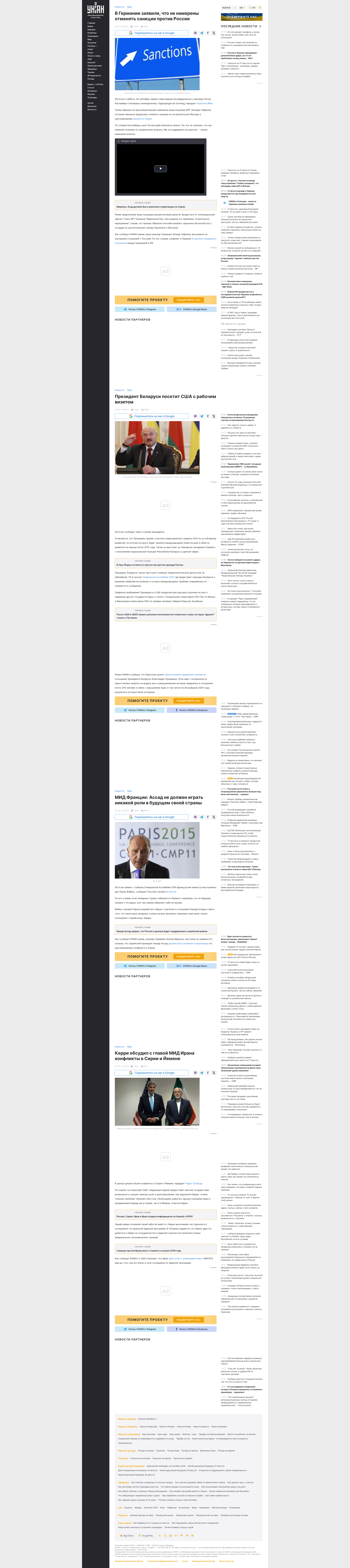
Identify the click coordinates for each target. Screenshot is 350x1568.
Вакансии (92, 106)
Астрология (184, 1507)
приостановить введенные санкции (184, 674)
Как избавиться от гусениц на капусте (151, 1523)
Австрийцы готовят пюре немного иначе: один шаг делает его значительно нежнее (240, 1177)
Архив (90, 103)
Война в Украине (127, 1419)
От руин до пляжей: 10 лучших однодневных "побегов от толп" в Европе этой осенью (240, 1197)
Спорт (90, 49)
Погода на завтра (189, 1450)
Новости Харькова (148, 1426)
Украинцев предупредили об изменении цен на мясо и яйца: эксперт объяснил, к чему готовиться (241, 781)
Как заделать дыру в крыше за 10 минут (137, 1500)
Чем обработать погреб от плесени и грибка (182, 1495)
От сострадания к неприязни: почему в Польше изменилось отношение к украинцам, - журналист (241, 1389)
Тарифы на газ (183, 1438)
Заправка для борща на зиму (234, 1515)
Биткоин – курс (190, 1434)
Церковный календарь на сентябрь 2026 (166, 1466)
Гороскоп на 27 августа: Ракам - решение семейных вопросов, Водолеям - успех (241, 173)
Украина (91, 29)
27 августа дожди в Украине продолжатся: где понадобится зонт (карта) (238, 194)
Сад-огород (124, 1523)
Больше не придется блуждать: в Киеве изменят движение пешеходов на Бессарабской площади (240, 887)
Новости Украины (128, 1426)
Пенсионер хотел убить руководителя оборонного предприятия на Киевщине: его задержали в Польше (241, 1257)
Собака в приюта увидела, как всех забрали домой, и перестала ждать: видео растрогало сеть (241, 456)
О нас (185, 1561)
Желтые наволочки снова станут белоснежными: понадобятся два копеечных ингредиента (239, 877)
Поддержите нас (242, 17)
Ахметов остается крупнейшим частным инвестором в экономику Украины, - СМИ (239, 1078)
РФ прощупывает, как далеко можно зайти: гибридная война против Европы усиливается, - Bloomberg (241, 1042)
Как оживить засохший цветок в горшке (188, 1491)
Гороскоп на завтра (161, 1458)
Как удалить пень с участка (240, 1482)
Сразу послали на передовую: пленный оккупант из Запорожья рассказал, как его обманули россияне (239, 219)
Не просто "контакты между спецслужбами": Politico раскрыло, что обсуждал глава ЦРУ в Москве (240, 183)
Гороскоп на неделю (182, 1458)
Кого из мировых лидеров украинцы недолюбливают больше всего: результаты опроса (241, 1361)
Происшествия (95, 66)
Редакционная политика (203, 1561)
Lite (120, 1507)
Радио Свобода (193, 1183)
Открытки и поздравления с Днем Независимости (222, 1470)
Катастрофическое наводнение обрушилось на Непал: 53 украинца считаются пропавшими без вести (239, 417)
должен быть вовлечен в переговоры (188, 943)
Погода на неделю (226, 1450)
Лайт (90, 59)
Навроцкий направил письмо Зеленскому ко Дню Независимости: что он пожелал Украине (241, 1089)
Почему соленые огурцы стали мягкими (178, 1500)
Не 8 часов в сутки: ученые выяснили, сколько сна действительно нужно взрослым (239, 583)
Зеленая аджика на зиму (141, 1515)
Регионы (92, 46)
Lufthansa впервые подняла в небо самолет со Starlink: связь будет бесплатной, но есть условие (240, 1236)
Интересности (94, 75)
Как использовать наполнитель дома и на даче (223, 1487)
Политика (92, 33)
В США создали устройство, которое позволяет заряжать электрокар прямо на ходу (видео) (241, 230)
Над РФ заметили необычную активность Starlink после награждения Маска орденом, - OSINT (239, 542)
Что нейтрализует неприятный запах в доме (139, 1495)
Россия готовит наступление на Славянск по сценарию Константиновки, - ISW (240, 45)
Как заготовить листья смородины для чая (138, 1487)
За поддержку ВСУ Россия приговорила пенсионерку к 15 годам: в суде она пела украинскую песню (240, 521)
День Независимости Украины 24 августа (138, 1470)
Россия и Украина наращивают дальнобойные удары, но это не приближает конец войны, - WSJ (239, 55)
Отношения (234, 1507)
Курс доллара (148, 1434)
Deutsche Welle (205, 103)
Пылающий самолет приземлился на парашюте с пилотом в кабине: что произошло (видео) (241, 706)
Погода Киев (173, 1450)
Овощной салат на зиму (207, 1515)
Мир (90, 39)
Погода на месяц (146, 1450)
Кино (162, 1507)
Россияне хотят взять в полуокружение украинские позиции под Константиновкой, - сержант (241, 791)
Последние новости (239, 26)
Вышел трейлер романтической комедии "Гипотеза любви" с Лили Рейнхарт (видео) (241, 802)
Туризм (91, 72)
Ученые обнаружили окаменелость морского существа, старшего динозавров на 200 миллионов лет (241, 240)
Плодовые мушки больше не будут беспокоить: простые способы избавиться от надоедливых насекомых (240, 1107)
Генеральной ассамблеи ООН (158, 577)
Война (90, 26)
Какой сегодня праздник (131, 1466)
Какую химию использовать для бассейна (229, 1491)
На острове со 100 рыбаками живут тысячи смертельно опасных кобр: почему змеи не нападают (241, 305)
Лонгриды (92, 97)
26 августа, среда (233, 323)
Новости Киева (184, 1426)
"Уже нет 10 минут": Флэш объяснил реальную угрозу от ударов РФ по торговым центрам (241, 1371)
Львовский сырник (164, 1515)
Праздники (204, 1507)
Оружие (91, 62)
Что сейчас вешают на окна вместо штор (180, 1487)
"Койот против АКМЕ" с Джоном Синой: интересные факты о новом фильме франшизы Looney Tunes (241, 1006)
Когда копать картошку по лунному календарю (140, 1527)
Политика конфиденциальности (163, 1561)
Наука (90, 52)
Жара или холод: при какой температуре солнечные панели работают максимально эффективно (240, 531)
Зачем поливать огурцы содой (178, 1527)
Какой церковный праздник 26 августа (136, 1475)
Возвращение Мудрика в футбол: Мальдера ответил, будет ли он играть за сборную (240, 1267)
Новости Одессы (201, 1426)
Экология (92, 43)
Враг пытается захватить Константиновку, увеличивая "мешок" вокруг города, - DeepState (239, 939)
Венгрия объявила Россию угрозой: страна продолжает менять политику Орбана (241, 366)
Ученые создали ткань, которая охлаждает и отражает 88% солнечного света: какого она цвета (239, 446)
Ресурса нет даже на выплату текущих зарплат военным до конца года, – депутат (241, 435)
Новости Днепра (219, 1426)
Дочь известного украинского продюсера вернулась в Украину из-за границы (239, 1247)
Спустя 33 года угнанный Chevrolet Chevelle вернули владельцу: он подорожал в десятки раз (241, 485)
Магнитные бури (207, 1450)
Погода (91, 79)
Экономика (93, 36)
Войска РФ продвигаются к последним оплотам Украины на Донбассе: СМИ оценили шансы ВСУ (241, 294)
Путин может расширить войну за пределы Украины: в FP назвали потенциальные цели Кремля (240, 1032)
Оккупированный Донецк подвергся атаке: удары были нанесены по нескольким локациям (241, 724)
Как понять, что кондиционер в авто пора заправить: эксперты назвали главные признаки (241, 1187)
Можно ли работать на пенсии (242, 1434)
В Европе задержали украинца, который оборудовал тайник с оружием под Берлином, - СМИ (241, 823)
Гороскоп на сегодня (140, 1458)
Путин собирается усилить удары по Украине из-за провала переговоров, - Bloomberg (240, 562)
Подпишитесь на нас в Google (154, 33)
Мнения (91, 94)
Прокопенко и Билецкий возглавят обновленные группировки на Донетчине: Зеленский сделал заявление (241, 1068)
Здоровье (92, 69)
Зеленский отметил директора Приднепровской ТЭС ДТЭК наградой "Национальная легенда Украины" (238, 573)
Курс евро (162, 1434)
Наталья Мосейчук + (148, 1419)
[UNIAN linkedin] (170, 1535)
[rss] (192, 1535)
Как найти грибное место (217, 1495)
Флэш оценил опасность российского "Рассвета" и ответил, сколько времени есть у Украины (241, 1215)
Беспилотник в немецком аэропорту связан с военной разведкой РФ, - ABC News (241, 284)
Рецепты (128, 1507)
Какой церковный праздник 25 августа (178, 1470)
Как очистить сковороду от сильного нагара (152, 1482)
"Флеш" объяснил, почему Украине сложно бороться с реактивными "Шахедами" (240, 1226)
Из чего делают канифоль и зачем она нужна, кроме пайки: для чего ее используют (240, 35)
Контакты (92, 109)
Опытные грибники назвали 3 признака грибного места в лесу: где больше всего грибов (238, 742)
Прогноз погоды (127, 1450)
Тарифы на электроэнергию (212, 1434)
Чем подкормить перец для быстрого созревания (194, 1523)
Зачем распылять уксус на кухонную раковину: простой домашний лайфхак (240, 552)
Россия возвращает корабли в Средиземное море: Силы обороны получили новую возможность (238, 812)
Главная (91, 23)
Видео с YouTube (95, 84)
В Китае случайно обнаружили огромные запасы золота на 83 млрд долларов (238, 980)
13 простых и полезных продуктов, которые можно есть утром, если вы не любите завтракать (241, 843)
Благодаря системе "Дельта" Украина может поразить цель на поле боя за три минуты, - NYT (241, 332)
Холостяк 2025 (151, 1507)
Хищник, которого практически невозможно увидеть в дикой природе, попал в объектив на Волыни (239, 771)
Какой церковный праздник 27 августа (206, 1466)
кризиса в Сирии (142, 118)
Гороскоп (123, 1458)
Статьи (91, 88)
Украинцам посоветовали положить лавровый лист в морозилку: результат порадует (241, 1299)
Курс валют (175, 1434)
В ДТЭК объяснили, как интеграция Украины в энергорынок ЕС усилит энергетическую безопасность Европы (241, 833)
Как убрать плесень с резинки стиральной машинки (142, 1491)
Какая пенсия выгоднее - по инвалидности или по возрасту (220, 1438)
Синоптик (160, 1450)
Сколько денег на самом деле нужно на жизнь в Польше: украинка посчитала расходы (241, 474)
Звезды (138, 1507)
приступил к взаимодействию (185, 1258)
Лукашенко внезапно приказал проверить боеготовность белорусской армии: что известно (239, 1166)
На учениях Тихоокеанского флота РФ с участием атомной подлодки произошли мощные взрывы (240, 753)
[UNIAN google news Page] (176, 1535)
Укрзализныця (125, 1443)
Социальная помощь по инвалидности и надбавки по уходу (146, 1438)
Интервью (92, 91)
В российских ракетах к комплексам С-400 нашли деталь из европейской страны (241, 503)
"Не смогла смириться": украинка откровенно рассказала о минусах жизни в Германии (241, 1309)
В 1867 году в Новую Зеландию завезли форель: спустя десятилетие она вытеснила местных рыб (240, 315)
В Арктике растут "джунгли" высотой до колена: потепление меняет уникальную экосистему (241, 1278)
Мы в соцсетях (226, 1561)
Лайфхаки (123, 1482)
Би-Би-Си (171, 891)
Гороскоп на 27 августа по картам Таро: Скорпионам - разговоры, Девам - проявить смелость (240, 66)
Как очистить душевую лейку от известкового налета (200, 1482)
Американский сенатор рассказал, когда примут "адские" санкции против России (241, 258)
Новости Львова (167, 1426)
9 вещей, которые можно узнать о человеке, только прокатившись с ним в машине (240, 1288)
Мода (194, 1507)
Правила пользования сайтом (129, 1561)
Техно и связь (94, 56)
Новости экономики (129, 1434)
